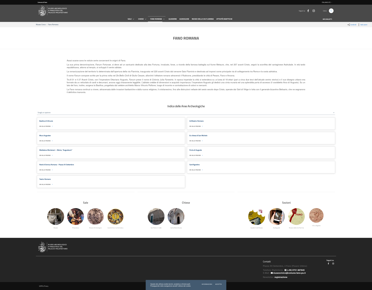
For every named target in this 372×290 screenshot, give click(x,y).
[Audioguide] (276, 216)
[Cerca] (331, 10)
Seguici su (330, 260)
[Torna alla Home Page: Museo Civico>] (55, 11)
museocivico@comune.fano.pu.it (289, 272)
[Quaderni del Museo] (256, 216)
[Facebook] (307, 10)
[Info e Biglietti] (316, 215)
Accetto (218, 284)
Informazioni (207, 284)
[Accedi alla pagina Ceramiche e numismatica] (115, 216)
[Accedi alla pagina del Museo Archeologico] (95, 216)
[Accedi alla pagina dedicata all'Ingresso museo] (55, 216)
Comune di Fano (42, 2)
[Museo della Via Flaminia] (296, 216)
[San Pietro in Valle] (156, 216)
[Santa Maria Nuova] (176, 216)
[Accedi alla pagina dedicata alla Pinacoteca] (75, 216)
